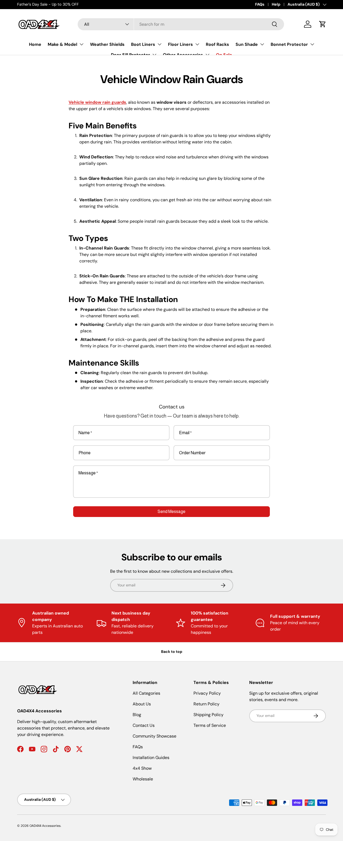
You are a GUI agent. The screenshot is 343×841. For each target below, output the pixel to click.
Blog (137, 714)
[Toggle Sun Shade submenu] (262, 44)
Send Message (171, 511)
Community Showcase (154, 736)
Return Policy (206, 704)
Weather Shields (107, 44)
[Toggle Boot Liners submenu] (159, 44)
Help (276, 4)
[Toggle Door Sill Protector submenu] (154, 54)
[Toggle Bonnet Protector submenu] (312, 44)
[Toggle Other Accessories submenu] (207, 54)
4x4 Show (142, 768)
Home (35, 44)
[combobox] (181, 24)
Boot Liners (143, 44)
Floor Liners (180, 44)
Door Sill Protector (130, 55)
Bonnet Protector (289, 44)
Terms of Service (209, 725)
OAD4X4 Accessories (45, 826)
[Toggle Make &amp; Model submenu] (81, 44)
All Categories (146, 693)
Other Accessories (183, 55)
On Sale (224, 55)
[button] (323, 24)
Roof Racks (217, 44)
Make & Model (62, 44)
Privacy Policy (207, 693)
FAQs (259, 4)
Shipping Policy (208, 714)
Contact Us (144, 725)
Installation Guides (151, 757)
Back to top (171, 651)
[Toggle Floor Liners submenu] (197, 44)
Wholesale (143, 779)
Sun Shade (247, 44)
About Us (142, 704)
